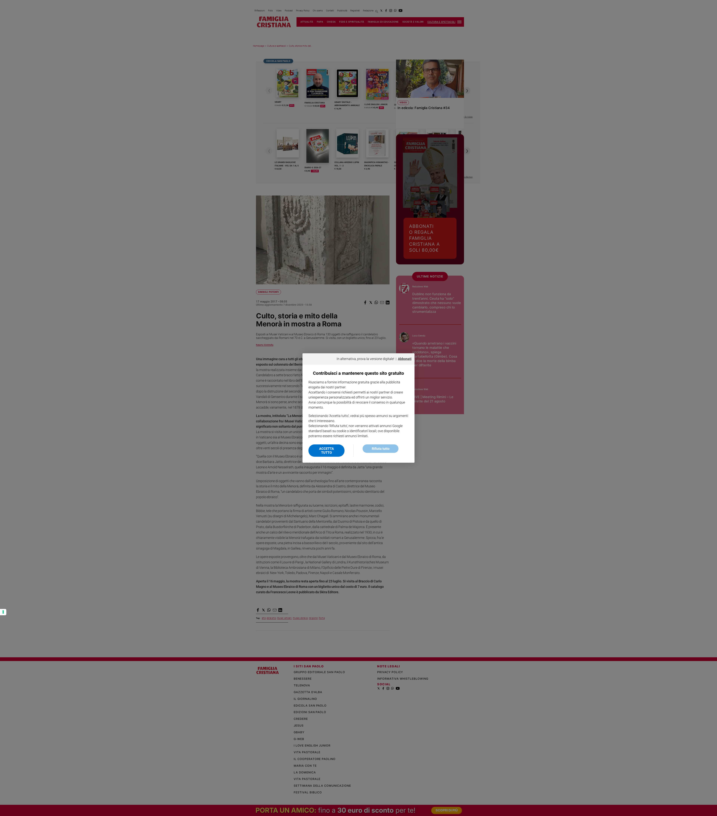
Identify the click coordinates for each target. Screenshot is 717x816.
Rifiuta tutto (380, 449)
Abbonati (405, 359)
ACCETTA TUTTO (326, 450)
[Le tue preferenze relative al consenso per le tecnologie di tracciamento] (3, 612)
